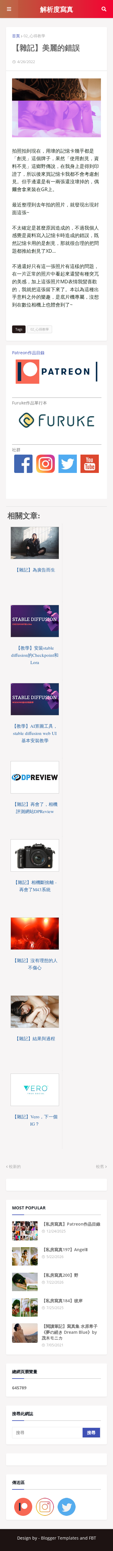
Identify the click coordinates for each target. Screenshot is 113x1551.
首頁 (16, 35)
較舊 (100, 1166)
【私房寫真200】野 (60, 1275)
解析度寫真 (56, 9)
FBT (92, 1538)
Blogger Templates (60, 1538)
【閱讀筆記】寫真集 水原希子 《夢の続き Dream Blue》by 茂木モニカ (70, 1332)
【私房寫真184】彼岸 (62, 1300)
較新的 (15, 1166)
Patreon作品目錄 (28, 352)
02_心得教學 (34, 35)
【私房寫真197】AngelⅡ (65, 1249)
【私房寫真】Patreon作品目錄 (71, 1224)
